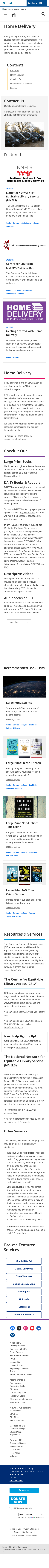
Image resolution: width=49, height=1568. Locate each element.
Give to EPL (15, 1449)
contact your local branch (16, 439)
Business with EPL (18, 1349)
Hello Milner (15, 1453)
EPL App (14, 1389)
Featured (14, 70)
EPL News (14, 1417)
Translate (40, 1517)
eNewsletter (15, 1410)
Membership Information (21, 1399)
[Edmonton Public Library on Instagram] (25, 1328)
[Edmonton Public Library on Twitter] (19, 1328)
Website (9, 189)
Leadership (15, 1362)
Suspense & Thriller (13, 916)
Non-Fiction (10, 226)
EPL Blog (14, 1414)
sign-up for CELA (21, 1012)
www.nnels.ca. (11, 1113)
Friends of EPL (16, 1446)
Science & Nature (13, 728)
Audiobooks (27, 290)
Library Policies (17, 1365)
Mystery (32, 913)
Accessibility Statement (24, 1532)
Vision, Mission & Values (21, 1374)
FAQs (12, 1359)
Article (9, 327)
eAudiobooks (26, 223)
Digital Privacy (16, 1352)
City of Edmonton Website (20, 1508)
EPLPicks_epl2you (13, 720)
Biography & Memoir (14, 788)
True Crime (33, 852)
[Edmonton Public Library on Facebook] (12, 1328)
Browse (14, 88)
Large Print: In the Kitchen (23, 763)
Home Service (17, 75)
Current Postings (17, 1428)
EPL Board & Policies (19, 1355)
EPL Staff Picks (12, 856)
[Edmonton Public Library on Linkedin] (38, 1328)
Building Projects (17, 1346)
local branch (22, 1047)
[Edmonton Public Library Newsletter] (12, 1335)
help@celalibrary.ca (13, 1027)
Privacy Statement (31, 1529)
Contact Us (24, 1490)
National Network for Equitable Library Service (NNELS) (22, 196)
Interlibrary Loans (17, 1396)
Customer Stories (18, 1443)
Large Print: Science (19, 702)
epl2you (24, 725)
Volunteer (14, 1456)
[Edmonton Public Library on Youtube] (32, 1328)
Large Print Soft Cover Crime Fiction (21, 892)
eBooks (36, 223)
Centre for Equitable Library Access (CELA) (20, 265)
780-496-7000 (16, 1480)
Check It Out (16, 79)
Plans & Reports (17, 1420)
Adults (8, 223)
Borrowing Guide (17, 1386)
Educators (17, 290)
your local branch (20, 112)
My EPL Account (17, 1402)
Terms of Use (15, 1529)
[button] (4, 3)
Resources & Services (21, 84)
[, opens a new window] (18, 1503)
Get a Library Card (18, 1392)
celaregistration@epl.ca (24, 1044)
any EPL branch (27, 512)
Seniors (16, 223)
